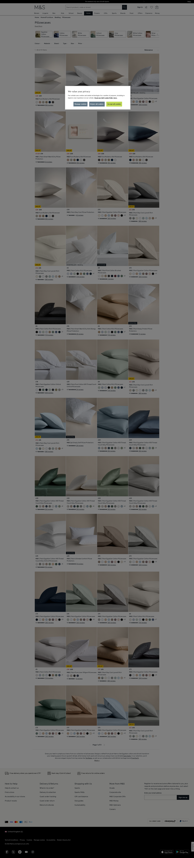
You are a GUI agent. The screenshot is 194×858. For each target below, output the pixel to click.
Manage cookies (80, 104)
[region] (98, 98)
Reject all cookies (96, 104)
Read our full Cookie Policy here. (105, 98)
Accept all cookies (114, 104)
